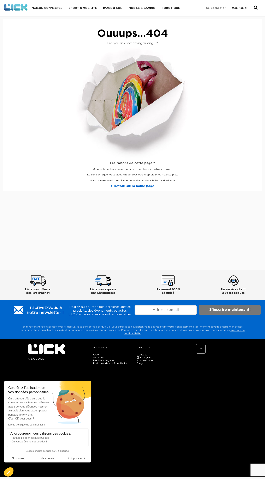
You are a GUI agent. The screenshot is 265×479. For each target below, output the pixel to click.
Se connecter (216, 8)
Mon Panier (240, 8)
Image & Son (112, 8)
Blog (140, 363)
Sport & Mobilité (83, 8)
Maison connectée (47, 8)
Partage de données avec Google (30, 437)
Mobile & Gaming (142, 8)
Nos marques (145, 360)
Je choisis (47, 458)
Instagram (145, 357)
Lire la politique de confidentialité (27, 424)
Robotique (170, 8)
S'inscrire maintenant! (230, 310)
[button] (9, 472)
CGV (96, 354)
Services (98, 357)
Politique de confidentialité (110, 363)
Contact (142, 354)
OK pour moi (76, 458)
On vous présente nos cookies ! (29, 441)
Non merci (18, 458)
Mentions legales (103, 360)
